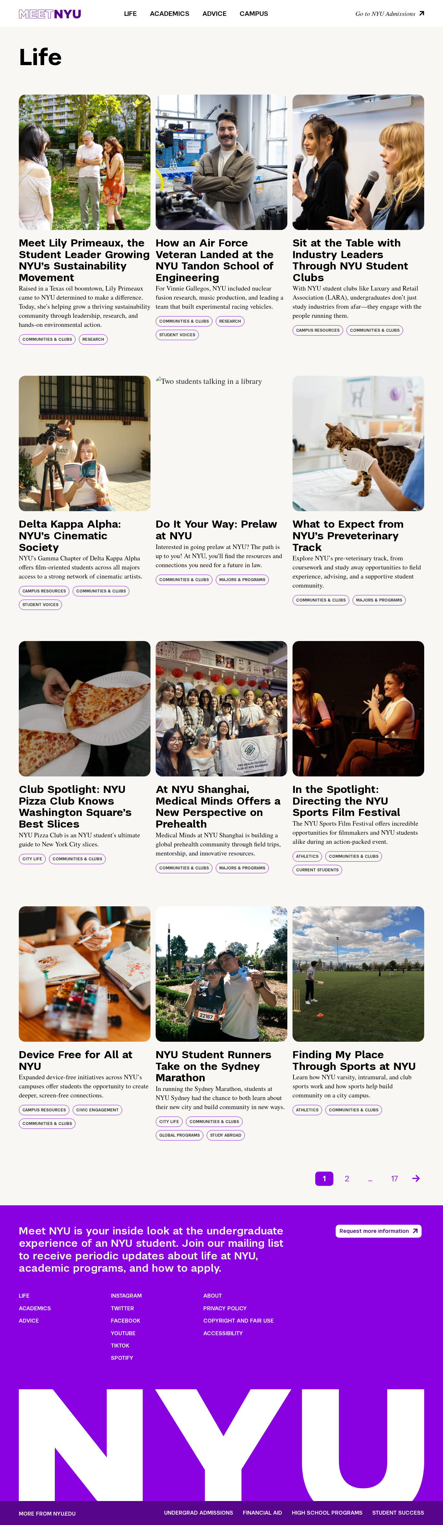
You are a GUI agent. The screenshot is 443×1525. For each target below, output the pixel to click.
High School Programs (327, 1513)
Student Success (398, 1513)
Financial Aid (262, 1513)
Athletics (307, 856)
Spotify (122, 1358)
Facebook (125, 1320)
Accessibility (223, 1333)
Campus (254, 13)
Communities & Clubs (47, 339)
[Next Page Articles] (416, 1178)
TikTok (120, 1345)
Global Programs (179, 1135)
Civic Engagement (97, 1110)
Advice (214, 13)
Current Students (317, 870)
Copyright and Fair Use (238, 1320)
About (212, 1295)
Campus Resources (318, 330)
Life (130, 13)
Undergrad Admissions (198, 1513)
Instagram (126, 1295)
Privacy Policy (225, 1308)
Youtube (123, 1333)
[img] (84, 162)
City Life (32, 859)
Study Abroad (225, 1135)
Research (93, 339)
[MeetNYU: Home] (50, 13)
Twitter (122, 1308)
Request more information (374, 1231)
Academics (169, 13)
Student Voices (177, 335)
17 (394, 1179)
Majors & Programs (242, 579)
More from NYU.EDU (47, 1513)
